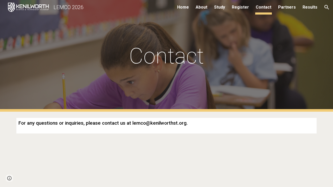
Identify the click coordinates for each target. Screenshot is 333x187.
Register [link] (240, 7)
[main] (166, 56)
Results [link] (310, 7)
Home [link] (183, 7)
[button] (327, 7)
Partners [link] (287, 7)
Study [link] (219, 7)
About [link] (201, 7)
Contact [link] (263, 7)
